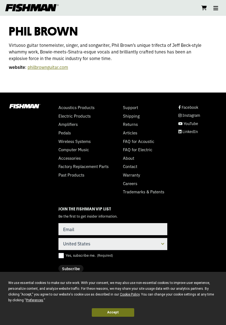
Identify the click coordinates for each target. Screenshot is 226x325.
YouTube (188, 123)
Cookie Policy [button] (129, 294)
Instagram (189, 115)
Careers (130, 183)
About (128, 158)
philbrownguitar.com (48, 67)
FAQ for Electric (137, 149)
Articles (130, 133)
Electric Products (74, 116)
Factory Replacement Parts (83, 166)
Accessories (69, 158)
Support (130, 107)
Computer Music (73, 149)
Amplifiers (68, 124)
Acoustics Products (76, 107)
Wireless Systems (74, 141)
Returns (130, 124)
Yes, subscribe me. (89, 255)
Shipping (131, 116)
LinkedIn (188, 131)
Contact (130, 166)
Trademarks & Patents (143, 191)
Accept (113, 312)
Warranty (131, 175)
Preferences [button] (34, 300)
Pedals (64, 133)
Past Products (71, 175)
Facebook (188, 107)
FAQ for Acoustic (138, 141)
